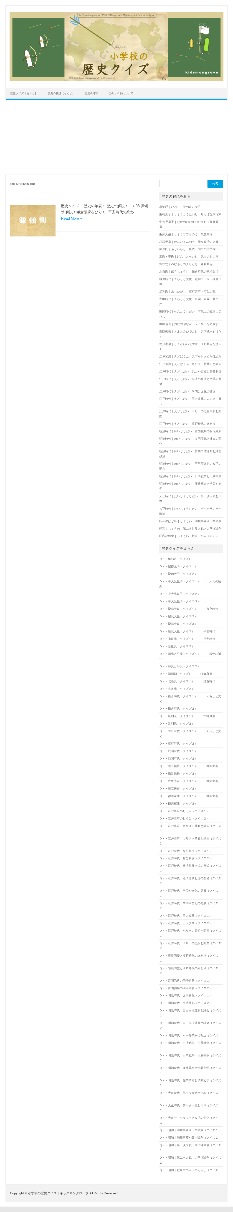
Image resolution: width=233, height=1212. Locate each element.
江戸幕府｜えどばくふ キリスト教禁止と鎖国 (190, 364)
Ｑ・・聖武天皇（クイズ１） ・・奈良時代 (188, 609)
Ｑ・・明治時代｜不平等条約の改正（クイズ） (190, 1035)
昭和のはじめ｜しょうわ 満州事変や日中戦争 (190, 521)
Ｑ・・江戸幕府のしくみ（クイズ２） (184, 818)
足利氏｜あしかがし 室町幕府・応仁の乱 (187, 291)
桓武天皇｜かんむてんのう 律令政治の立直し (190, 241)
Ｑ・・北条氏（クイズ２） (177, 688)
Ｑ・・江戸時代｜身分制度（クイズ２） (185, 858)
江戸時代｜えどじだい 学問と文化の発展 (187, 391)
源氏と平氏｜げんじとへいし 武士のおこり (188, 256)
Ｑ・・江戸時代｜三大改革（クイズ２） (185, 923)
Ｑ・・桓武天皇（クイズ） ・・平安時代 (187, 631)
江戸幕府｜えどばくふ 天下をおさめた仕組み (190, 356)
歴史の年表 (92, 93)
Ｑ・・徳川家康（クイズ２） (178, 803)
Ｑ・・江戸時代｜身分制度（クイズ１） (185, 851)
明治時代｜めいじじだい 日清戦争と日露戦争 (190, 476)
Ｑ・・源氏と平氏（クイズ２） (179, 666)
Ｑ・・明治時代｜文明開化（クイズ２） (185, 1003)
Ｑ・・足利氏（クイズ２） (177, 723)
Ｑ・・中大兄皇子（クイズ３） (179, 601)
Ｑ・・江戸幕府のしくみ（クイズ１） (184, 811)
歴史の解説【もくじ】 (61, 93)
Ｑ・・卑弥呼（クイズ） (177, 559)
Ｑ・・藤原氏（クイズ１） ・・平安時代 (187, 639)
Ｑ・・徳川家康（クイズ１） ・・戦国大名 (188, 796)
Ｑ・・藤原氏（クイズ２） (177, 646)
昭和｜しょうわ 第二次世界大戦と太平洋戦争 (190, 528)
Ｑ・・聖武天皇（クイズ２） (178, 616)
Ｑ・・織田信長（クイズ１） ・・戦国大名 (188, 766)
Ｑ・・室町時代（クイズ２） (178, 743)
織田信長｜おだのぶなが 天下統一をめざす (188, 324)
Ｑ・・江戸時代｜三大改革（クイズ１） (185, 915)
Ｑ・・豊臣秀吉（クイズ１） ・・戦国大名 (188, 781)
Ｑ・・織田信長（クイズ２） (178, 773)
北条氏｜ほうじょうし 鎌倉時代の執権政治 (188, 271)
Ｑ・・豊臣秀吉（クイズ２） (178, 788)
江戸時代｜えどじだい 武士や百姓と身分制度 (190, 371)
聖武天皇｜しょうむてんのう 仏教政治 (186, 234)
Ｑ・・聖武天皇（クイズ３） (178, 624)
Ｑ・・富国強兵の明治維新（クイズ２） (185, 988)
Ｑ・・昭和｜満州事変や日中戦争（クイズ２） (190, 1137)
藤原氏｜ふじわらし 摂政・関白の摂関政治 (188, 249)
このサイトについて (121, 93)
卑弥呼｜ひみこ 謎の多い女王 (180, 207)
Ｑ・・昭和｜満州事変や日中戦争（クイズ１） (190, 1130)
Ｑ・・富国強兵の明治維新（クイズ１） (185, 980)
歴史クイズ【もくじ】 (24, 93)
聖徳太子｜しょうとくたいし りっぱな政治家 (190, 214)
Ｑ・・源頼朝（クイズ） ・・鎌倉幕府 (185, 674)
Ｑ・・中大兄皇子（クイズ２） (179, 594)
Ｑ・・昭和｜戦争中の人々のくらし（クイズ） (190, 1170)
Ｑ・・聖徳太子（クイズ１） (178, 566)
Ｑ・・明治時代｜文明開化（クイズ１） (185, 995)
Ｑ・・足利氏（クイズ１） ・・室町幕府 (187, 716)
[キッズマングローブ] (116, 80)
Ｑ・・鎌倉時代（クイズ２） (178, 708)
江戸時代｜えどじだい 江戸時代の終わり (187, 423)
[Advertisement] (116, 137)
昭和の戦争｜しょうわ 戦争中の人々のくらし (190, 536)
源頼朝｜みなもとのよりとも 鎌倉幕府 (186, 264)
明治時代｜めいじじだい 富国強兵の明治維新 (190, 431)
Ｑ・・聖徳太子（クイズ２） (178, 574)
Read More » (71, 218)
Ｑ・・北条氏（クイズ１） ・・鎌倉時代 (187, 681)
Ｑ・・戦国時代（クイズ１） (178, 751)
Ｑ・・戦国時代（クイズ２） (178, 758)
